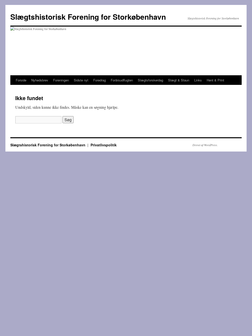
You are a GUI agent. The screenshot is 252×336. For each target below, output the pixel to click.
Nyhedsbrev (39, 80)
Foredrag (99, 80)
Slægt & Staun (178, 80)
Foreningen (61, 80)
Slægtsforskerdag (150, 80)
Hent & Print (215, 80)
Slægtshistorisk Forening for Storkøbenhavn (88, 16)
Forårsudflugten (122, 80)
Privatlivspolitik (104, 144)
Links (198, 80)
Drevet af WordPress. (205, 145)
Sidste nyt (81, 80)
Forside (21, 80)
